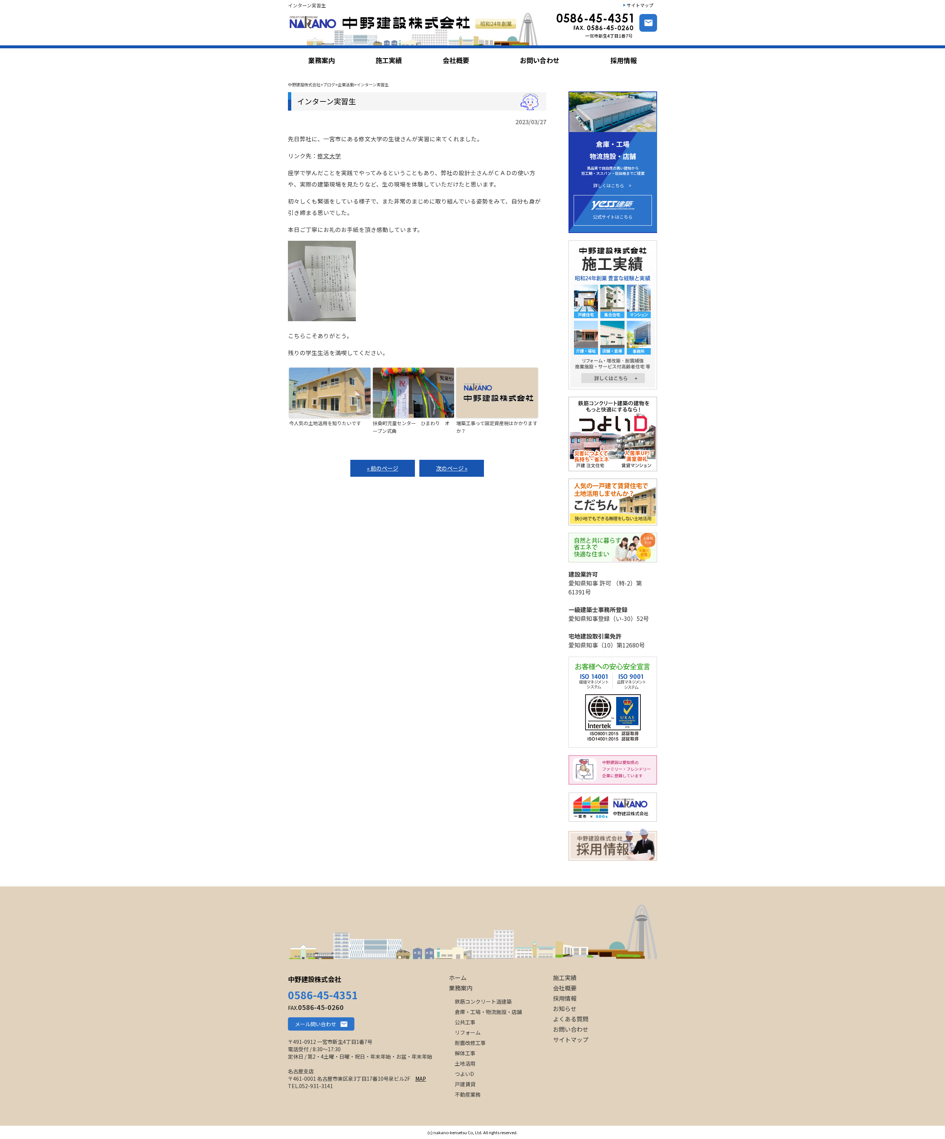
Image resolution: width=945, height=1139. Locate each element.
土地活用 (465, 1063)
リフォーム (468, 1032)
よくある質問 (570, 1018)
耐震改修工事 (470, 1042)
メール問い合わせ (315, 1024)
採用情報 (565, 998)
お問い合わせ (570, 1029)
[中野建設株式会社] (415, 29)
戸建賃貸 (465, 1084)
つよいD (464, 1073)
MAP (420, 1078)
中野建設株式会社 (314, 979)
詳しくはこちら (608, 185)
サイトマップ (640, 5)
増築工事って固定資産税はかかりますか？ (496, 427)
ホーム (458, 977)
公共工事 (465, 1022)
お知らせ (565, 1008)
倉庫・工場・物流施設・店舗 (488, 1011)
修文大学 (329, 156)
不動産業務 (468, 1094)
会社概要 (565, 987)
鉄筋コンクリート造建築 (483, 1001)
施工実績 (565, 977)
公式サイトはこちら (613, 216)
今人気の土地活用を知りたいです (325, 423)
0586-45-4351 (323, 994)
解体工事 (465, 1053)
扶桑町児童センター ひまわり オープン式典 (411, 427)
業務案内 (460, 987)
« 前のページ (382, 468)
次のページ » (451, 468)
